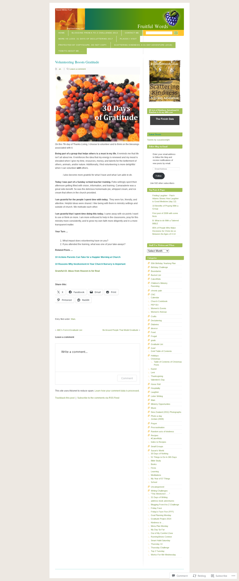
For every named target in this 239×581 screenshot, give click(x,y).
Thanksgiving (157, 376)
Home (61, 33)
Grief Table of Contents (161, 351)
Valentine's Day (158, 380)
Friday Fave (156, 508)
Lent (153, 372)
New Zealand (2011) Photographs (166, 412)
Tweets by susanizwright (158, 140)
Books (154, 464)
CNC (153, 294)
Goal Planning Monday (161, 515)
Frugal (154, 336)
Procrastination (157, 427)
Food (153, 332)
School (154, 482)
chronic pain (156, 290)
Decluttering (156, 320)
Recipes (154, 435)
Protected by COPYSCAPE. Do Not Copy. (82, 45)
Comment (127, 378)
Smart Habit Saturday (160, 540)
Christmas (155, 359)
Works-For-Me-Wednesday (163, 555)
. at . (60, 69)
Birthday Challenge (159, 267)
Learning (155, 471)
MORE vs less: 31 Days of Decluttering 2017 (85, 39)
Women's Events (158, 308)
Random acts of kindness (162, 431)
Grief (153, 348)
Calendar (155, 297)
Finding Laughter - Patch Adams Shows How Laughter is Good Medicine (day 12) (165, 198)
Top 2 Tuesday (157, 551)
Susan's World (157, 450)
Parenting (155, 286)
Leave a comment (77, 69)
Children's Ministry (159, 283)
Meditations (156, 475)
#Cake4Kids (156, 438)
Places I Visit (128, 39)
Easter (154, 369)
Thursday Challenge (160, 547)
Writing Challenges (159, 491)
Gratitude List (157, 344)
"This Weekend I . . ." (160, 494)
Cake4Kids (156, 279)
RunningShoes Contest (161, 537)
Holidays (155, 356)
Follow (159, 176)
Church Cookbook (159, 301)
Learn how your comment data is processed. (117, 390)
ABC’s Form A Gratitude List (69, 330)
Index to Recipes (158, 442)
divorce (154, 328)
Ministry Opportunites (160, 404)
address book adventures (162, 501)
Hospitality (155, 388)
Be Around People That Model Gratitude (120, 330)
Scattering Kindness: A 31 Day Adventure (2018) (143, 45)
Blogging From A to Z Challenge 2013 (95, 33)
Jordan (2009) (157, 419)
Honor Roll (155, 384)
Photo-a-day (156, 416)
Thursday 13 (156, 544)
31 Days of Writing (159, 497)
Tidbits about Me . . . (70, 51)
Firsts (153, 468)
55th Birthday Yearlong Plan (163, 263)
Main (73, 319)
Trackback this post (65, 398)
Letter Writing (157, 396)
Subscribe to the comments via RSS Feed (98, 398)
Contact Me (132, 33)
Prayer (154, 423)
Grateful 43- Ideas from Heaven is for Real (77, 271)
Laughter (155, 392)
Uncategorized (157, 487)
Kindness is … (157, 522)
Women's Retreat (159, 312)
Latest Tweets (155, 134)
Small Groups (157, 446)
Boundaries (156, 271)
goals (153, 340)
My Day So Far (158, 529)
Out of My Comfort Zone (162, 533)
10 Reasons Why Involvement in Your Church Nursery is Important (90, 264)
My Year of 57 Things (160, 478)
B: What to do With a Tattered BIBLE (165, 222)
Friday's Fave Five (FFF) (162, 512)
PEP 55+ (155, 305)
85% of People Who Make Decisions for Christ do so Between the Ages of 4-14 (164, 231)
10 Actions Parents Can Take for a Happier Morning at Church (87, 257)
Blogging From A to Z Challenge (165, 504)
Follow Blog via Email (158, 146)
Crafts (153, 316)
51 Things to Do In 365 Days (164, 457)
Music (153, 408)
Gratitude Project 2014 (161, 519)
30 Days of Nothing (159, 453)
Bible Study (156, 461)
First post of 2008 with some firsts (165, 214)
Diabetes (155, 324)
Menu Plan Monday (159, 526)
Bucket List (156, 275)
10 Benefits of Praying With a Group (165, 207)
